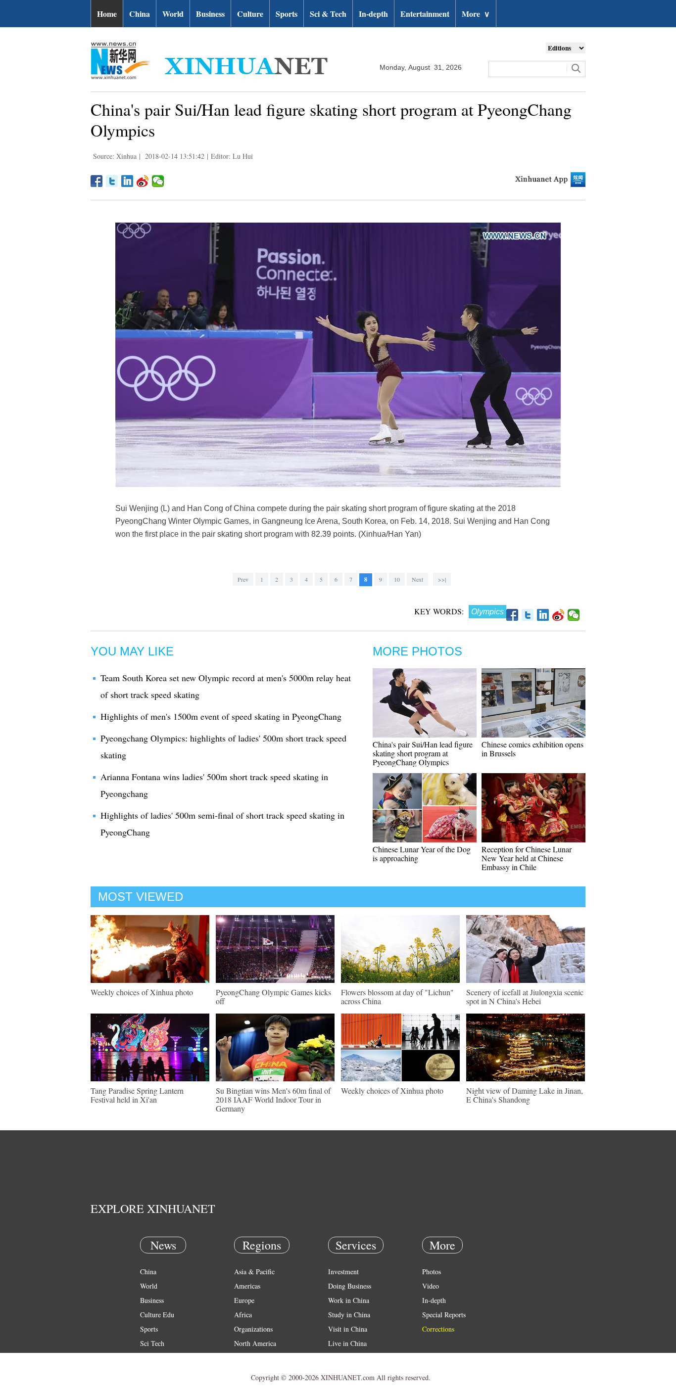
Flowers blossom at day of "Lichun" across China (397, 996)
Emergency (344, 1357)
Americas (247, 1286)
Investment (343, 1271)
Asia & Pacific (254, 1271)
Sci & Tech (328, 13)
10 (397, 579)
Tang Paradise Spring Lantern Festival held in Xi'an (137, 1095)
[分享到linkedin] (127, 181)
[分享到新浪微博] (143, 181)
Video (430, 1286)
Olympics (487, 611)
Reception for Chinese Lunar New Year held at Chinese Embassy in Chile (527, 858)
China (139, 13)
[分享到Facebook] (97, 181)
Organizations (253, 1329)
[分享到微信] (158, 181)
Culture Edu (157, 1314)
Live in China (347, 1343)
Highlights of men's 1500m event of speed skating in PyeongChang (220, 716)
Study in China (349, 1314)
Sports (286, 13)
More (476, 13)
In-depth (373, 13)
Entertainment (424, 13)
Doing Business (349, 1286)
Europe (244, 1300)
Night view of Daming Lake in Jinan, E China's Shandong (524, 1095)
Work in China (348, 1300)
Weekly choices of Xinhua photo (142, 992)
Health (149, 1357)
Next (417, 579)
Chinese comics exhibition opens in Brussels (532, 748)
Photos (431, 1271)
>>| (442, 579)
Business (210, 13)
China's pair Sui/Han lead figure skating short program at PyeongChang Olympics (423, 753)
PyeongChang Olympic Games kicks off (273, 996)
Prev (243, 579)
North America (255, 1343)
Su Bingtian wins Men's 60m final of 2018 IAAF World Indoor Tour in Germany (273, 1099)
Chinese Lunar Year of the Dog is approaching (422, 853)
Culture (250, 13)
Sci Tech (152, 1343)
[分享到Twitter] (112, 181)
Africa (243, 1314)
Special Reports (444, 1314)
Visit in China (347, 1329)
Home (107, 13)
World (173, 13)
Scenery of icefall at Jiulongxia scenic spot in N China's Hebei (524, 996)
